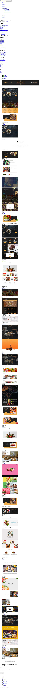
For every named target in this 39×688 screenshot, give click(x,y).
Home (3, 2)
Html (1, 65)
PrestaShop (2, 63)
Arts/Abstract (2, 26)
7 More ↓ (3, 124)
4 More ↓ (3, 261)
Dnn (1, 66)
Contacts (1, 45)
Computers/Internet (3, 31)
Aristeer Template (3, 52)
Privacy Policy (4, 683)
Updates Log (6, 13)
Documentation (6, 9)
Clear (7, 21)
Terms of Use (4, 681)
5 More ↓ (3, 288)
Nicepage (3, 679)
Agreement (4, 685)
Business (1, 28)
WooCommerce (2, 60)
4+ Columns (2, 42)
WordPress (2, 59)
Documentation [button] (4, 8)
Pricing (3, 6)
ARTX (1, 67)
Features (3, 4)
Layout (4, 78)
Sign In (3, 15)
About (1, 43)
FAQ (3, 677)
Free (1, 71)
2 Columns (2, 40)
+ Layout (1, 39)
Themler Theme (3, 53)
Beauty (1, 27)
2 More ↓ (3, 353)
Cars (1, 29)
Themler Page (2, 55)
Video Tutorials (6, 10)
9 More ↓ (3, 324)
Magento (1, 62)
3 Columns (2, 41)
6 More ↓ (3, 213)
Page (5, 75)
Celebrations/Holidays (4, 30)
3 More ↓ (3, 496)
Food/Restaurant (3, 32)
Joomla (1, 61)
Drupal (1, 64)
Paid (1, 72)
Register (3, 17)
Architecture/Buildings (4, 25)
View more (3, 34)
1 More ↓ (3, 559)
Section (5, 76)
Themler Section (3, 54)
